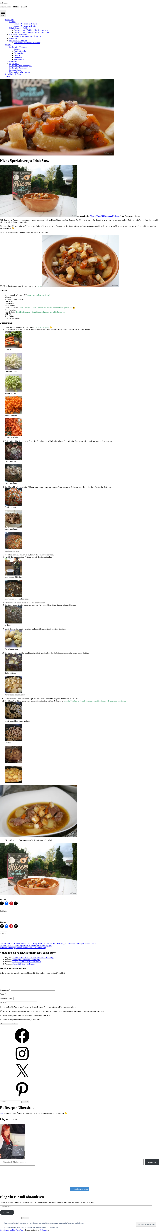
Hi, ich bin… (14, 64)
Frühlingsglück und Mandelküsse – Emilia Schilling (23, 948)
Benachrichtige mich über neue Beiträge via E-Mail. (22, 1020)
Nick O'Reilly (32, 943)
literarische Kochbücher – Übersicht (27, 43)
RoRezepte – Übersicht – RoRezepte (26, 960)
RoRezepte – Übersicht (17, 47)
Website (3, 1003)
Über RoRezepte (11, 62)
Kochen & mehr (20, 51)
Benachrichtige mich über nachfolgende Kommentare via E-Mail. (27, 1015)
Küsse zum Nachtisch (19, 943)
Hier (1, 1113)
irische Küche (5, 943)
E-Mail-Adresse (6, 998)
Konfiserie (18, 57)
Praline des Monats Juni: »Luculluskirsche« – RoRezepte (33, 958)
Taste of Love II (90, 943)
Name (3, 994)
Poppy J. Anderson (68, 943)
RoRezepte (4, 3)
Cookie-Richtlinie (54, 1227)
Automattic (44, 1230)
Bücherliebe (9, 20)
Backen (17, 49)
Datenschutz (9, 76)
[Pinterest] (22, 1098)
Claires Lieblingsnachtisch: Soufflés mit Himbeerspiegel (26, 946)
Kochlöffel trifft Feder (13, 74)
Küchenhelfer (19, 59)
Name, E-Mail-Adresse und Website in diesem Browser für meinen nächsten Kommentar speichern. (39, 1007)
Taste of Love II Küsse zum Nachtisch (105, 216)
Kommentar (5, 990)
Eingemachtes (19, 53)
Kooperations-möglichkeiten (19, 72)
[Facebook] (22, 1044)
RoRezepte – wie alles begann (20, 66)
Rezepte (8, 45)
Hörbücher (13, 38)
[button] (82, 341)
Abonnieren (151, 1162)
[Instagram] (22, 1062)
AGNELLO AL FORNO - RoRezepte (26, 962)
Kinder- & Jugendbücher (18, 34)
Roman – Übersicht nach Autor (25, 24)
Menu (3, 15)
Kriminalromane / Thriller (18, 28)
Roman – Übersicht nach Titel (25, 26)
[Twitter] (22, 1080)
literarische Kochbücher (18, 41)
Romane (12, 22)
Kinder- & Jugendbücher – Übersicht (27, 36)
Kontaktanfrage (15, 70)
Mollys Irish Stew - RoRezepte (23, 964)
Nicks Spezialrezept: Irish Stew (49, 943)
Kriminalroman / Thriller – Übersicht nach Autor (32, 30)
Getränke (17, 55)
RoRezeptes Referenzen (18, 68)
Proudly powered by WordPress (11, 1230)
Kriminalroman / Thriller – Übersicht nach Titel (31, 32)
